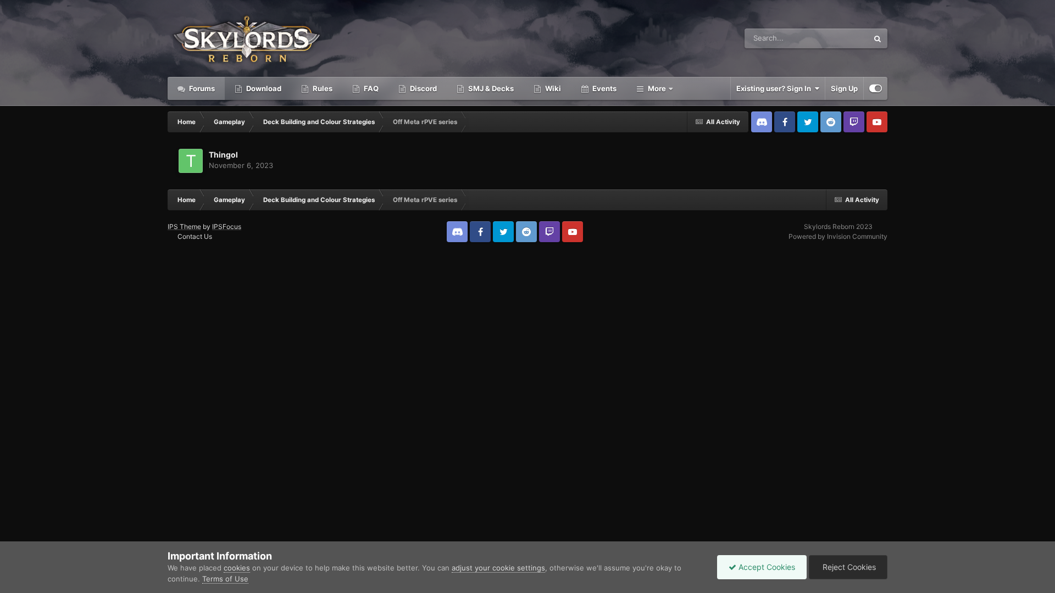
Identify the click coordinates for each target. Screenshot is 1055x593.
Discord (422, 88)
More (657, 88)
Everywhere (834, 38)
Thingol (223, 154)
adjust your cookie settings (498, 567)
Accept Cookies (765, 567)
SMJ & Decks (490, 88)
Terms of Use (225, 578)
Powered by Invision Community (838, 236)
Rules (321, 88)
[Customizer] (875, 88)
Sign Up (844, 88)
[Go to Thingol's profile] (191, 161)
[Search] (877, 38)
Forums (201, 88)
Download (263, 88)
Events (604, 88)
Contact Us (194, 236)
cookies (237, 567)
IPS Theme (184, 226)
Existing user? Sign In (775, 88)
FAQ (370, 88)
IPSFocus (226, 226)
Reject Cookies (848, 567)
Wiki (552, 88)
